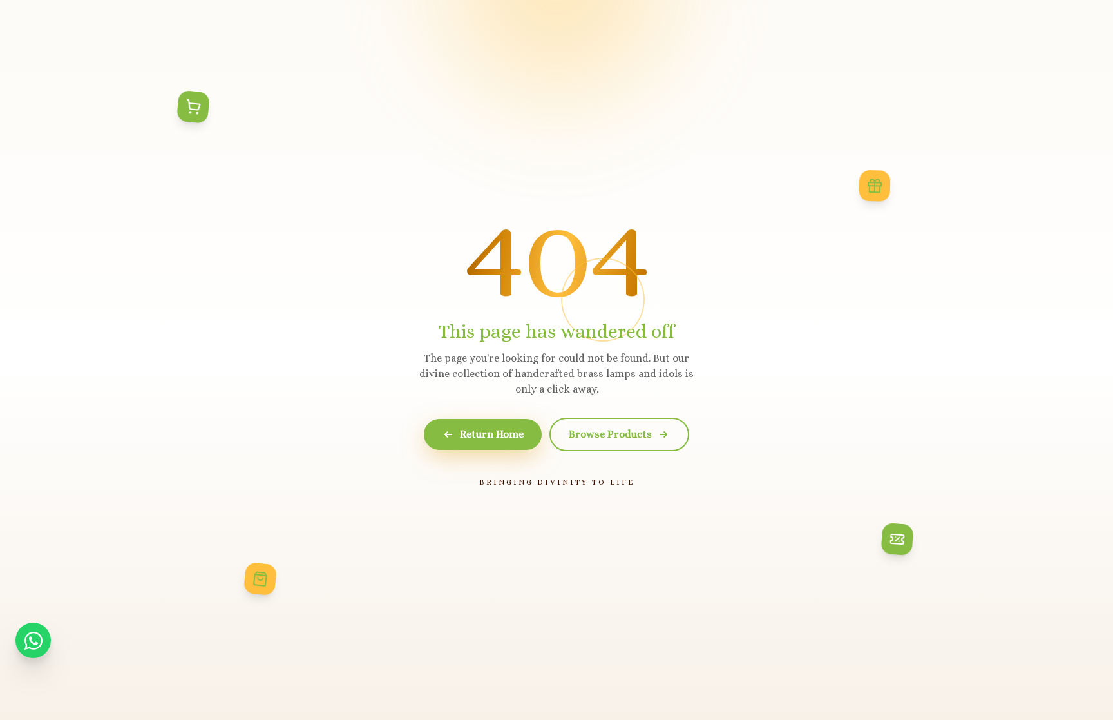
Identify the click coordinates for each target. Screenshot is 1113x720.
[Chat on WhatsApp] (33, 640)
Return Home (492, 434)
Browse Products (610, 434)
